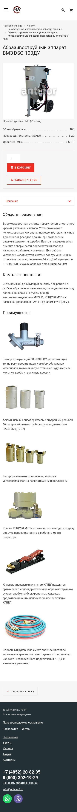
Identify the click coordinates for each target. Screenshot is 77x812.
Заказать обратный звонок (20, 783)
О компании (10, 737)
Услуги (7, 742)
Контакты (9, 759)
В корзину (20, 167)
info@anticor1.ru (13, 789)
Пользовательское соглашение (23, 722)
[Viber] (18, 802)
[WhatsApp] (7, 802)
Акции (7, 754)
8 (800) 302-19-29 (20, 777)
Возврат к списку (20, 691)
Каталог (8, 748)
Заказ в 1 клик (24, 180)
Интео (26, 729)
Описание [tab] (12, 201)
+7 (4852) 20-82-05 (21, 772)
